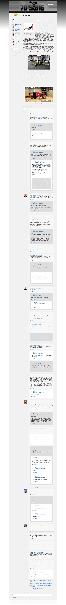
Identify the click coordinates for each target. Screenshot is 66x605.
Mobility (40, 103)
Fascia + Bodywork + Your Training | (38, 588)
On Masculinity (15, 53)
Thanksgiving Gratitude (16, 54)
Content (37, 103)
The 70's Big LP (17, 41)
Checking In (14, 56)
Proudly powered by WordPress (33, 601)
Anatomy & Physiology (33, 103)
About (17, 12)
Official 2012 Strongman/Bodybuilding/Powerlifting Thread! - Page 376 (42, 583)
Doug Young (17, 38)
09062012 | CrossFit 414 (36, 487)
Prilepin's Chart (17, 21)
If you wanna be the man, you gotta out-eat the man (18, 35)
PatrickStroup (31, 552)
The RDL (16, 43)
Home (13, 12)
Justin (43, 103)
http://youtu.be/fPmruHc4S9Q (35, 527)
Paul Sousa (31, 109)
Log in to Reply (32, 113)
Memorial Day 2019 (15, 55)
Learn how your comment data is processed (25, 114)
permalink (49, 103)
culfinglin (31, 561)
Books (25, 12)
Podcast (28, 12)
